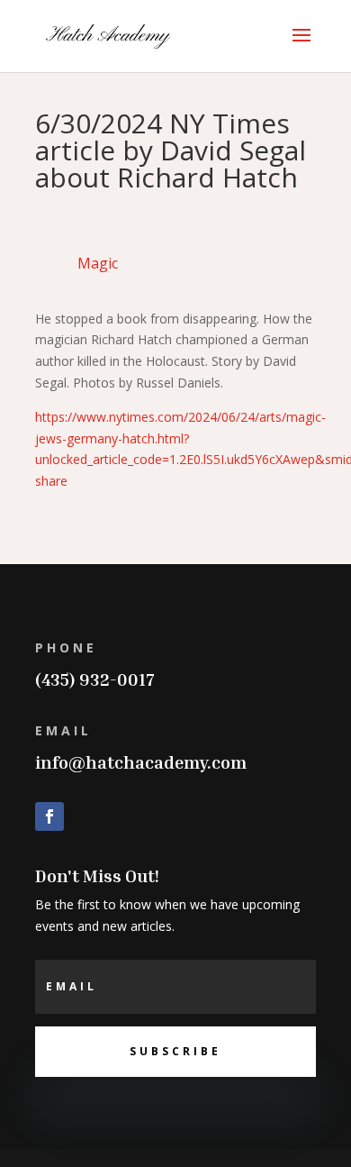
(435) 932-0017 (95, 678)
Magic (97, 263)
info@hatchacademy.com (141, 761)
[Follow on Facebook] (49, 816)
